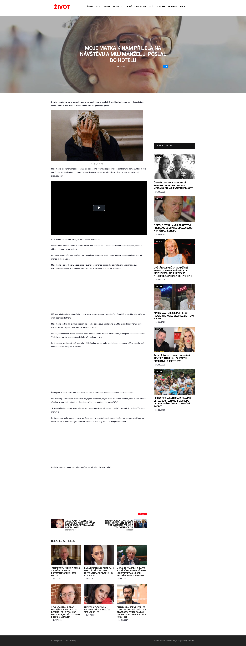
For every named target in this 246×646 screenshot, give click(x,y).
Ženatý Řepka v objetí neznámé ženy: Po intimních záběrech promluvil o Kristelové (172, 358)
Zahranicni (140, 6)
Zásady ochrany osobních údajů (165, 641)
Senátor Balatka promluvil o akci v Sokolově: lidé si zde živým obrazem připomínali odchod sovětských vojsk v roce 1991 (131, 612)
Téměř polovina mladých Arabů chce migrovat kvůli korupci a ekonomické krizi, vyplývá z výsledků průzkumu (118, 525)
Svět (151, 6)
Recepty (117, 6)
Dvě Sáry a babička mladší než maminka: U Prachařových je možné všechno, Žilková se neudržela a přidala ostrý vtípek (173, 271)
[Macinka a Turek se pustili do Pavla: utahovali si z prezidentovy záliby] (174, 297)
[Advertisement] (99, 291)
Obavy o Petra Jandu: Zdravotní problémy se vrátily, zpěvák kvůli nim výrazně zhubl (173, 228)
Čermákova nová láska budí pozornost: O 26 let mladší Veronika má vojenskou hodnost (173, 185)
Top (98, 6)
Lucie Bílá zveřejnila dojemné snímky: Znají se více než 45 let (97, 609)
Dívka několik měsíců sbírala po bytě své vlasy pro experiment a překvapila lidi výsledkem (99, 572)
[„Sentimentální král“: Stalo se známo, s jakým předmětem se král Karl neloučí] (66, 555)
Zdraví (128, 6)
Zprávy (106, 6)
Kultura (161, 6)
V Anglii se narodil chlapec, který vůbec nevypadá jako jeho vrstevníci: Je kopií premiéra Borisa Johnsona (131, 572)
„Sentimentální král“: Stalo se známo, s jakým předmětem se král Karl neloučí (65, 572)
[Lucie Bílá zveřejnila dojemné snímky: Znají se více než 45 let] (99, 594)
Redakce (172, 6)
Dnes (182, 6)
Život (90, 6)
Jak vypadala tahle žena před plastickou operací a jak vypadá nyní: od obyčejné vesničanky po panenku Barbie (80, 525)
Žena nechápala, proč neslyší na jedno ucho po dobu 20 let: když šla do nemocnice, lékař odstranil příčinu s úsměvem (65, 612)
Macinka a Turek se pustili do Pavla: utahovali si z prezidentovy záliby (174, 316)
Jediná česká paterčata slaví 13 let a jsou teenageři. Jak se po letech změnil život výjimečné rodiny (172, 402)
